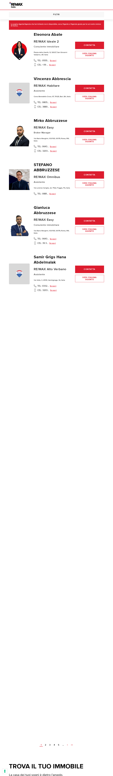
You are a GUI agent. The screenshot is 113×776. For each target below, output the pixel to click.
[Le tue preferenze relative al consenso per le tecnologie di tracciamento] (4, 771)
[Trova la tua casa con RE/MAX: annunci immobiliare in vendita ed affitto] (16, 5)
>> (72, 745)
